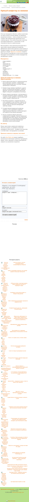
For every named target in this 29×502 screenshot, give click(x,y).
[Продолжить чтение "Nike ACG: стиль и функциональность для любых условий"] (6, 396)
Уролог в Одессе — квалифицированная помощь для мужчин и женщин (20, 367)
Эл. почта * (4, 210)
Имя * (3, 206)
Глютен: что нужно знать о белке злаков (17, 337)
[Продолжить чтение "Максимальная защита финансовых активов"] (5, 329)
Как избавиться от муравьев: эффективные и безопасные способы (18, 331)
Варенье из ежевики (16, 51)
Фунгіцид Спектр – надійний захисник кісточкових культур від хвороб (18, 473)
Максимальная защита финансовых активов (18, 325)
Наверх (26, 219)
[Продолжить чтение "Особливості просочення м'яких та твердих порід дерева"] (4, 299)
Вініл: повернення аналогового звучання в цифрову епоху (18, 301)
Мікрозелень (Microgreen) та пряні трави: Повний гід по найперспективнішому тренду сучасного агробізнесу (20, 318)
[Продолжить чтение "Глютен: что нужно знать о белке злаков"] (3, 344)
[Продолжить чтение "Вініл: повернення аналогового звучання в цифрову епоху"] (4, 306)
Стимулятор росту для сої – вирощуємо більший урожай (18, 308)
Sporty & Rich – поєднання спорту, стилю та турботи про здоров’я (18, 382)
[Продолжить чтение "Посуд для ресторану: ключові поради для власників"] (4, 364)
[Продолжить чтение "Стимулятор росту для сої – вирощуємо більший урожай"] (4, 314)
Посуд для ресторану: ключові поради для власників (18, 358)
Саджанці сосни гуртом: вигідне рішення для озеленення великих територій (18, 407)
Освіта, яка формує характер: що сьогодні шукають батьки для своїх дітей (17, 271)
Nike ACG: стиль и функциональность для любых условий (20, 392)
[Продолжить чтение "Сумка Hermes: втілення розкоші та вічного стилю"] (3, 405)
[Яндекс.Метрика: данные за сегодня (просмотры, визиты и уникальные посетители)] (10, 501)
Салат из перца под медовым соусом (17, 350)
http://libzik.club (10, 137)
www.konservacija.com (18, 492)
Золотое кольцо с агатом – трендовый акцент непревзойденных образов (19, 263)
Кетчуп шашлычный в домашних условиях (18, 346)
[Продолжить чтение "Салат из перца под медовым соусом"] (3, 356)
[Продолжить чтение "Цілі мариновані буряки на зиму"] (4, 485)
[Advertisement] (20, 66)
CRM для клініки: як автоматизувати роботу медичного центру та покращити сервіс (19, 284)
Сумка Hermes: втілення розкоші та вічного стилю (17, 398)
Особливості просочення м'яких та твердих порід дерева (18, 293)
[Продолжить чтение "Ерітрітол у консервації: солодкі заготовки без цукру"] (4, 451)
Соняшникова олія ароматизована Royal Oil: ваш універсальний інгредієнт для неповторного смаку (19, 419)
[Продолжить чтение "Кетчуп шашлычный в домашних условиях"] (4, 349)
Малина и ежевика (6, 7)
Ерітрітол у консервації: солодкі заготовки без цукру (18, 446)
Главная (5, 5)
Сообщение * (5, 191)
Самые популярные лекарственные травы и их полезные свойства (17, 467)
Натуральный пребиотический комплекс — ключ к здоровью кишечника (19, 458)
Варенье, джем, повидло (14, 5)
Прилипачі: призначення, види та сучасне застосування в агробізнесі (18, 429)
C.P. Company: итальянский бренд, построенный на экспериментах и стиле (19, 373)
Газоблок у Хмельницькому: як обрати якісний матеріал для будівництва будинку (19, 438)
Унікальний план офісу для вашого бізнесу (17, 464)
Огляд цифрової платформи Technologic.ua (18, 453)
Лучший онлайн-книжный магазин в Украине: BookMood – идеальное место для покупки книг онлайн (17, 469)
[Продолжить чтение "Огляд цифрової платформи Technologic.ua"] (5, 456)
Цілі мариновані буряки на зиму (18, 481)
